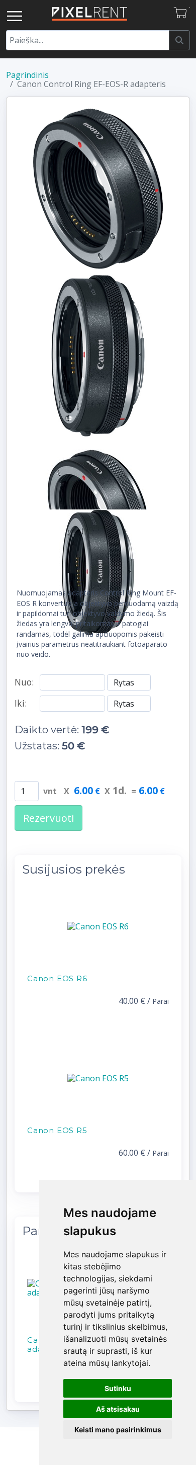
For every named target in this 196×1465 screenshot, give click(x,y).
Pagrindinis (27, 74)
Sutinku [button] (118, 1388)
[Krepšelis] (181, 14)
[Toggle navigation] (14, 16)
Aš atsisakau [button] (118, 1409)
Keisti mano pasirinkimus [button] (117, 1429)
